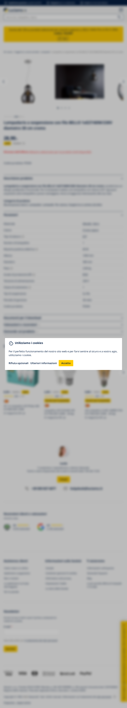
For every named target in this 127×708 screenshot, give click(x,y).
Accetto (66, 363)
